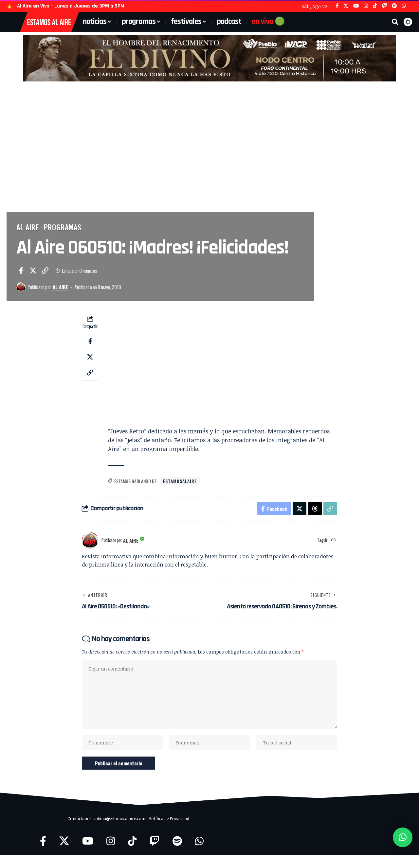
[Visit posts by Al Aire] (21, 286)
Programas (63, 227)
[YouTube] (356, 6)
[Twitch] (384, 6)
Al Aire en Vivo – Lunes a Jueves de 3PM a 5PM (70, 6)
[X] (346, 6)
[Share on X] (33, 270)
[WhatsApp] (404, 6)
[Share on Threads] (315, 508)
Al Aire (27, 227)
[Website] (333, 540)
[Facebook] (337, 6)
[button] (395, 22)
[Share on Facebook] (21, 270)
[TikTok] (375, 6)
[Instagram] (366, 6)
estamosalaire (180, 481)
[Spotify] (394, 6)
